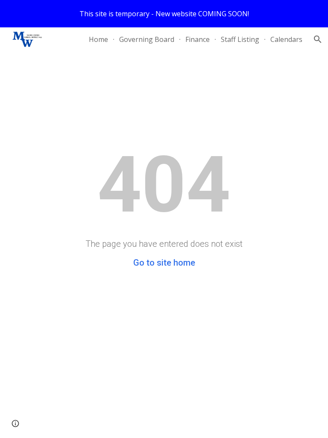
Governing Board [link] (146, 39)
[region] (164, 13)
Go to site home (164, 262)
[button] (318, 39)
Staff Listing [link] (240, 39)
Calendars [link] (286, 39)
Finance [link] (197, 39)
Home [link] (98, 39)
